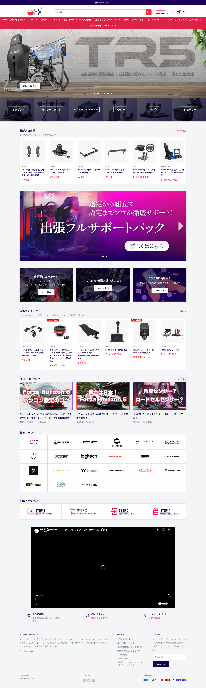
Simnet (52, 166)
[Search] (149, 12)
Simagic (80, 166)
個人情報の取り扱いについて (129, 647)
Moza (24, 166)
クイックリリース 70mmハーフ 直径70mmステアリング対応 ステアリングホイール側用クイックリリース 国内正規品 (61, 355)
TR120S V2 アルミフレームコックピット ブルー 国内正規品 (172, 172)
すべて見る (182, 131)
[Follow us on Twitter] (89, 680)
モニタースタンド (51, 109)
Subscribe (161, 664)
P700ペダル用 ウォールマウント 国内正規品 (89, 171)
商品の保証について (99, 618)
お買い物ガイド (124, 639)
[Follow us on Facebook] (84, 680)
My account (161, 13)
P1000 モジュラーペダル (171, 350)
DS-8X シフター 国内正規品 (116, 350)
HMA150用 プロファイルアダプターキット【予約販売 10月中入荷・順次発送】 (33, 172)
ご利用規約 (122, 654)
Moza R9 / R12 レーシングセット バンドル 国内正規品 (144, 171)
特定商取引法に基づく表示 (128, 651)
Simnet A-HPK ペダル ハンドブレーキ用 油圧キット (61, 171)
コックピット (17, 109)
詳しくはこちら (177, 86)
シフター (120, 109)
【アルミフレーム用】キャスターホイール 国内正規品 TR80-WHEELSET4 (33, 352)
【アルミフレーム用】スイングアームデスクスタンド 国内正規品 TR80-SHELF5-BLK (88, 354)
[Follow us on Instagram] (93, 680)
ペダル (154, 109)
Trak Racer (165, 166)
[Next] (186, 161)
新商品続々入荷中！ (103, 2)
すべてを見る (181, 379)
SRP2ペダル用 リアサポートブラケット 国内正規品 (116, 171)
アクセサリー (189, 109)
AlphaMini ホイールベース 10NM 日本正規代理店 (143, 351)
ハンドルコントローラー (86, 109)
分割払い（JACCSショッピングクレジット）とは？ (130, 663)
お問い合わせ (155, 618)
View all (183, 311)
